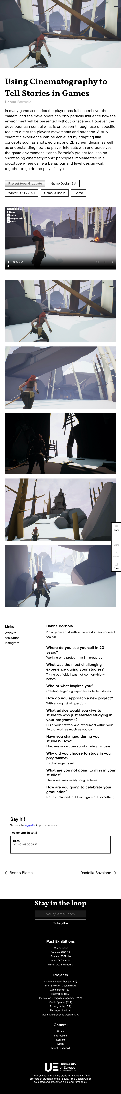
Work (116, 545)
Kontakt (60, 1039)
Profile (116, 556)
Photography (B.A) (60, 1006)
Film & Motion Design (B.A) (60, 985)
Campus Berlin (54, 193)
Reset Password (60, 1048)
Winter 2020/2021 (21, 193)
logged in (30, 825)
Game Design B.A (63, 183)
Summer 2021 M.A (60, 956)
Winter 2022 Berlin (60, 960)
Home (116, 530)
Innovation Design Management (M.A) (60, 998)
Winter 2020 (61, 948)
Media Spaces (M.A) (60, 1002)
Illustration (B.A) (60, 994)
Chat (116, 568)
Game (79, 193)
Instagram (12, 643)
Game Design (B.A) (60, 989)
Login (60, 1043)
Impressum (60, 1035)
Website (10, 633)
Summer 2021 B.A (60, 952)
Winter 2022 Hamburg (60, 964)
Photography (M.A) (61, 1010)
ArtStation (12, 638)
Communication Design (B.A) (60, 981)
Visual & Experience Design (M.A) (61, 1014)
